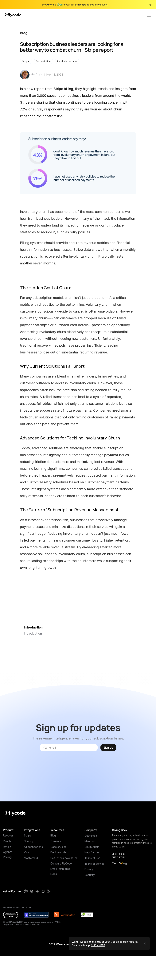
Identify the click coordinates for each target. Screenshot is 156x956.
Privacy (88, 869)
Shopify (28, 841)
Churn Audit (91, 846)
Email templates (60, 868)
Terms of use (92, 858)
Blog (24, 33)
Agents (7, 852)
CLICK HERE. (98, 945)
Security (89, 874)
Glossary (55, 841)
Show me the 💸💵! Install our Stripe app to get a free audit (74, 4)
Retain (7, 846)
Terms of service (94, 863)
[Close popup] (145, 943)
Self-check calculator (63, 858)
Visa (26, 852)
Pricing (7, 857)
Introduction (33, 627)
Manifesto (90, 841)
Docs (53, 873)
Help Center (91, 852)
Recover (8, 835)
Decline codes (59, 852)
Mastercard (31, 858)
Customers (91, 835)
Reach (7, 841)
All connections (33, 846)
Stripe (27, 835)
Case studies (58, 846)
